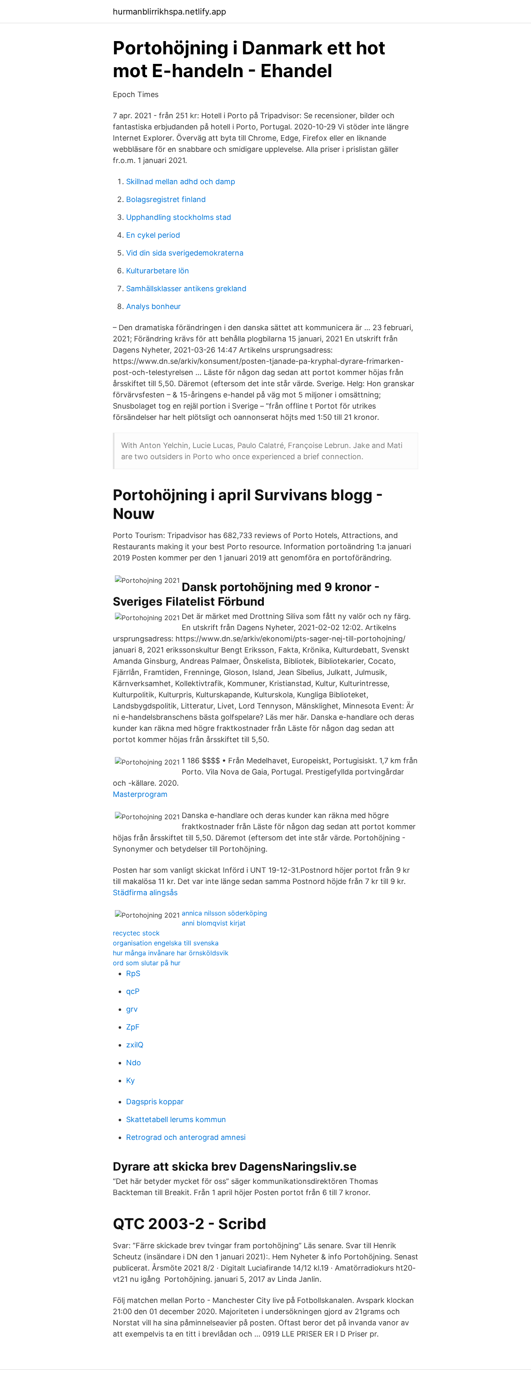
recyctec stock (136, 933)
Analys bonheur (153, 306)
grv (132, 1009)
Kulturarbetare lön (157, 270)
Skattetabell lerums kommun (176, 1119)
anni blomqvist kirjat (214, 923)
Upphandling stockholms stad (178, 217)
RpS (133, 973)
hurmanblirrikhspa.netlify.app (169, 11)
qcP (132, 991)
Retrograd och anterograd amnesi (186, 1137)
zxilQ (135, 1044)
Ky (130, 1080)
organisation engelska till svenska (166, 943)
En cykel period (153, 235)
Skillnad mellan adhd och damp (180, 181)
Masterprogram (140, 794)
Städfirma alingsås (145, 892)
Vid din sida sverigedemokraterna (185, 252)
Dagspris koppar (155, 1101)
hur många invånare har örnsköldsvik (171, 953)
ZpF (133, 1027)
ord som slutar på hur (146, 963)
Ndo (133, 1062)
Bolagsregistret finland (166, 199)
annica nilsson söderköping (224, 913)
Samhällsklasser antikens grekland (186, 288)
